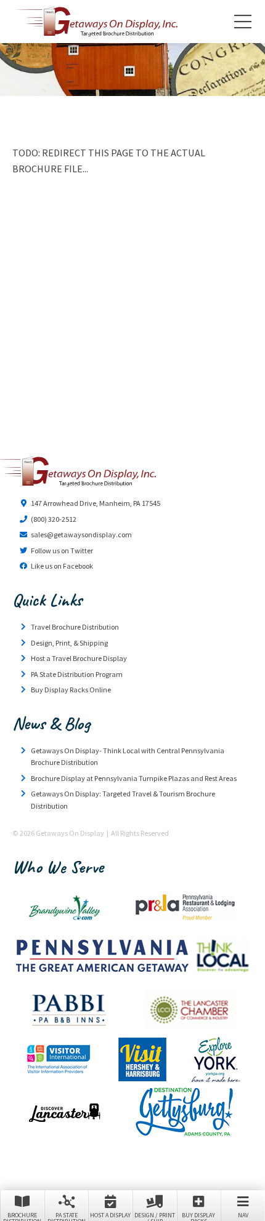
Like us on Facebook (62, 565)
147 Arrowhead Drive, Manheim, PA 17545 (95, 503)
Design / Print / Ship (154, 1216)
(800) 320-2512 (53, 519)
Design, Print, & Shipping (69, 642)
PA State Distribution (66, 1216)
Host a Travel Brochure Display (79, 658)
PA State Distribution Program (77, 674)
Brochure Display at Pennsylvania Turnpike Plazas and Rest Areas (134, 778)
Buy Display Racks (198, 1216)
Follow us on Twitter (62, 550)
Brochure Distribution (22, 1216)
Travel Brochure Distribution (75, 626)
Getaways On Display (95, 21)
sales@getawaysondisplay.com (81, 534)
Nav (243, 1215)
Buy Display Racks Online (71, 689)
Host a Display (110, 1215)
